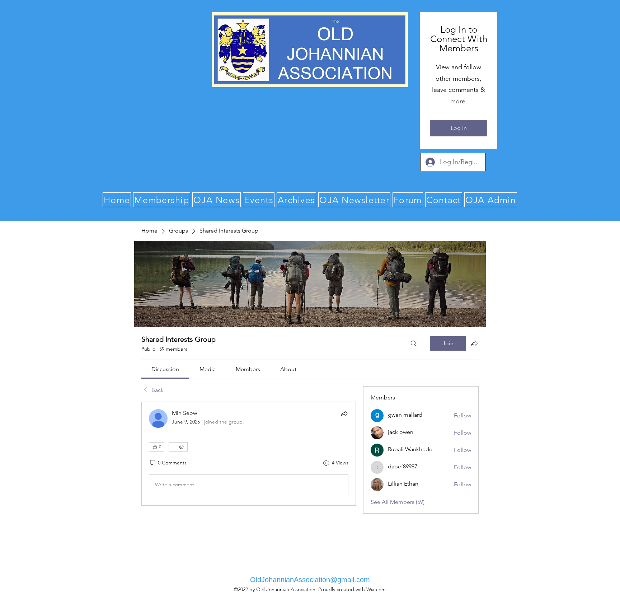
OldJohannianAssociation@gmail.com (310, 580)
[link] (165, 369)
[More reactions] (178, 447)
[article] (248, 454)
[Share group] (474, 343)
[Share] (344, 413)
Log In (459, 128)
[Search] (413, 343)
